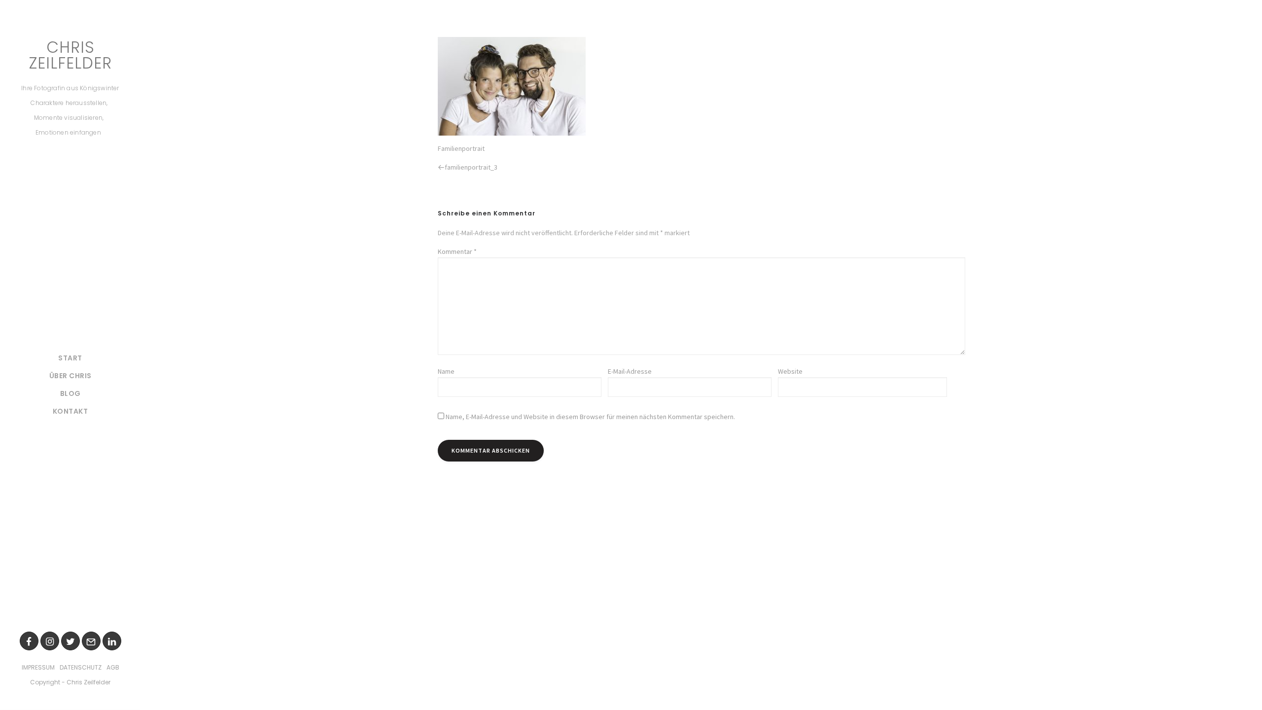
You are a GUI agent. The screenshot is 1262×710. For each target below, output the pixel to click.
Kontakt (70, 411)
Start (70, 358)
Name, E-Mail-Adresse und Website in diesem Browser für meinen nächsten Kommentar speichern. (590, 416)
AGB (112, 667)
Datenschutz (81, 667)
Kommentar (457, 251)
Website (790, 371)
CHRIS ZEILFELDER (70, 55)
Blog (70, 393)
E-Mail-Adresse (630, 371)
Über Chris (70, 376)
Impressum (38, 667)
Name (446, 371)
